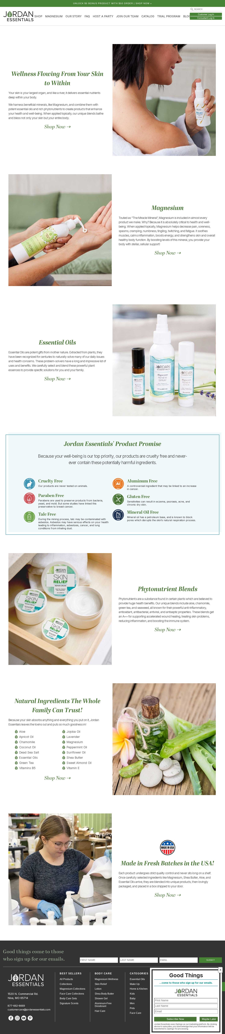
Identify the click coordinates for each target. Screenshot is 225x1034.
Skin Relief (101, 984)
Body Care (103, 973)
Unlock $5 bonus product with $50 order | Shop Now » (112, 3)
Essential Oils (137, 979)
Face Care (135, 1013)
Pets (132, 1008)
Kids (132, 993)
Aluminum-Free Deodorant (103, 1004)
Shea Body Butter (104, 993)
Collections (66, 984)
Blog (187, 16)
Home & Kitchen (139, 989)
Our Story (74, 16)
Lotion (98, 989)
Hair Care (100, 1011)
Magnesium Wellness (106, 979)
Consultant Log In (205, 18)
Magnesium (54, 16)
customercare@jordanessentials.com (29, 1009)
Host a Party (103, 16)
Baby (132, 998)
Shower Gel (101, 998)
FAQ (87, 16)
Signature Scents (69, 1003)
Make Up (135, 984)
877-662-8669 (16, 1005)
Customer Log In (206, 14)
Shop (38, 16)
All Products (66, 979)
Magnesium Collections (72, 989)
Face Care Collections (72, 993)
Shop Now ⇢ (57, 127)
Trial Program (168, 16)
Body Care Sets (68, 998)
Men (132, 1003)
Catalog (147, 16)
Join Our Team (127, 16)
